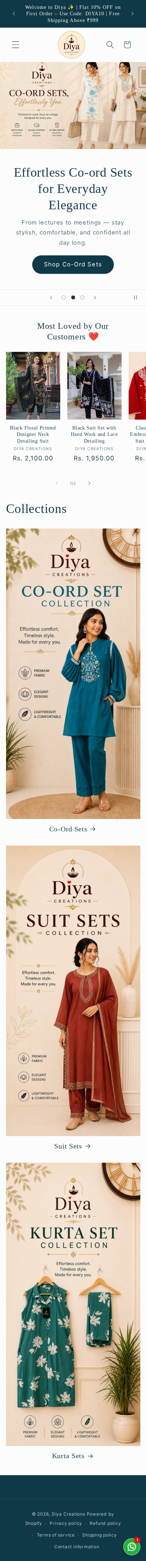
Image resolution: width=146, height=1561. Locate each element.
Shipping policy (99, 1535)
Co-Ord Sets (68, 829)
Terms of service (56, 1535)
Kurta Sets (68, 1456)
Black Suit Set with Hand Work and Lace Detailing (94, 434)
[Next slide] (95, 297)
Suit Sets (68, 1146)
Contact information (77, 1546)
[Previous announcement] (14, 14)
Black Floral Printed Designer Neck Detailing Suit (33, 434)
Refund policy (105, 1523)
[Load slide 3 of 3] (82, 297)
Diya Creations (68, 1514)
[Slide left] (56, 483)
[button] (15, 44)
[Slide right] (89, 483)
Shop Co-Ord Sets (73, 264)
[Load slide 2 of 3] (73, 297)
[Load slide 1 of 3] (63, 297)
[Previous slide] (51, 297)
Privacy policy (66, 1523)
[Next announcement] (132, 14)
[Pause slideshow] (138, 297)
